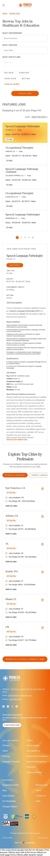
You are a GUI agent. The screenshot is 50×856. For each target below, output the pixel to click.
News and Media (34, 772)
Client (38, 790)
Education (31, 767)
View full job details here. (17, 439)
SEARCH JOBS (25, 93)
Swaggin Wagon (9, 806)
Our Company (33, 745)
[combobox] (25, 38)
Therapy (6, 745)
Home (4, 13)
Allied (5, 751)
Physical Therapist (15, 475)
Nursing (5, 756)
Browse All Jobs (25, 659)
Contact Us (41, 796)
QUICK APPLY (15, 265)
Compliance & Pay (10, 785)
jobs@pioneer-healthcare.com (20, 695)
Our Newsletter (9, 801)
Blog (4, 790)
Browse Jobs (15, 13)
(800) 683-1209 (15, 699)
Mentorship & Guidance (37, 756)
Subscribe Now (12, 725)
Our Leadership (33, 751)
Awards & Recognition (36, 762)
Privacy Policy (7, 838)
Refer (38, 801)
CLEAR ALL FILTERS (11, 84)
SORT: (27, 117)
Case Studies (8, 796)
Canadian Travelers (11, 762)
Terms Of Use (43, 838)
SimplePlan (31, 843)
